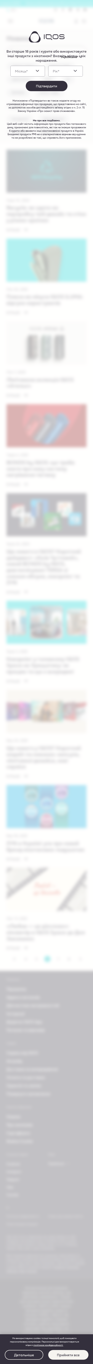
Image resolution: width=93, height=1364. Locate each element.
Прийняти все (68, 1355)
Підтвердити (46, 86)
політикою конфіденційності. (48, 1345)
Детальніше (24, 1355)
